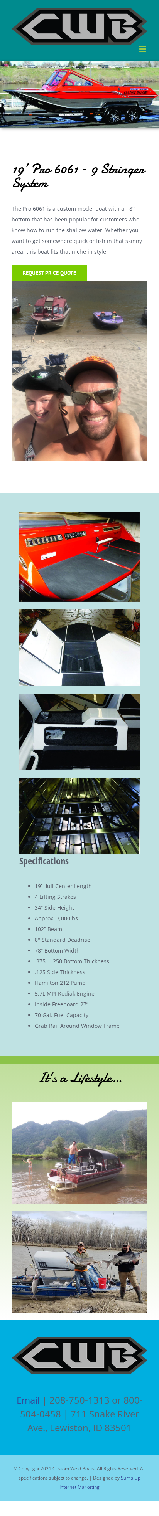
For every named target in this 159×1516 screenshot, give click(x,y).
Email (28, 1400)
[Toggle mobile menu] (143, 49)
